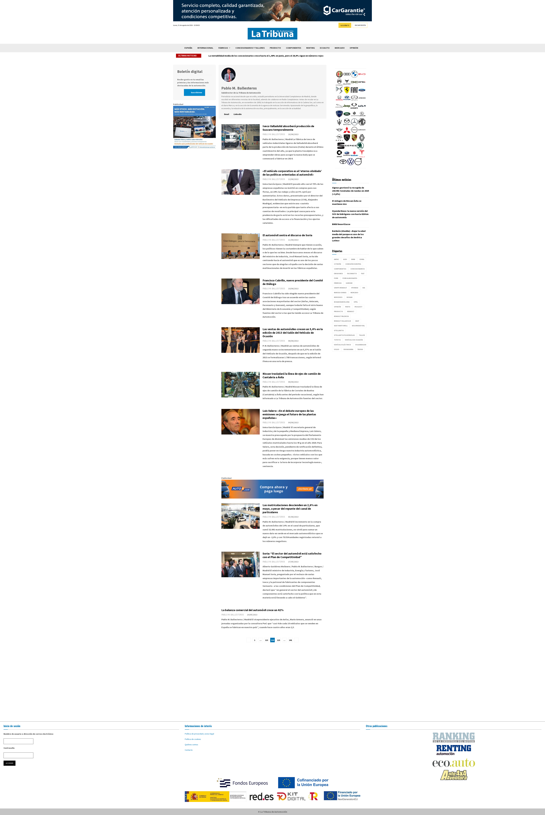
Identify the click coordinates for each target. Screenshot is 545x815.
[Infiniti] (354, 101)
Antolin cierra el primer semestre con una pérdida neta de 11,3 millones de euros (249, 55)
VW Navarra (348, 349)
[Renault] (361, 140)
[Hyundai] (346, 101)
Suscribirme (196, 92)
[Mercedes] (354, 124)
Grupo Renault (340, 288)
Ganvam (349, 283)
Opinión (354, 48)
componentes (340, 269)
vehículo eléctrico (342, 345)
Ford (336, 278)
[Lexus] (361, 116)
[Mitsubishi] (346, 132)
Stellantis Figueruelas (344, 335)
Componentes (293, 48)
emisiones (338, 273)
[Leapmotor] (354, 116)
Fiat (362, 273)
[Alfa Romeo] (339, 77)
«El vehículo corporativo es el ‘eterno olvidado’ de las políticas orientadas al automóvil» (292, 172)
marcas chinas (340, 292)
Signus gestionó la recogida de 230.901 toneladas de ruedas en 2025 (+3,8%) (350, 190)
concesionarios (357, 269)
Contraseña (9, 748)
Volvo (336, 349)
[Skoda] (360, 148)
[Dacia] (354, 85)
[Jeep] (346, 109)
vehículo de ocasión (354, 340)
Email (226, 114)
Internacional (205, 48)
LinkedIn (237, 114)
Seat (357, 321)
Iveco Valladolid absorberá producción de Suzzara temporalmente (288, 127)
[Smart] (339, 156)
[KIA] (362, 109)
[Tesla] (361, 156)
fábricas (337, 283)
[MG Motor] (361, 124)
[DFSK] (361, 85)
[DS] (339, 93)
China (361, 259)
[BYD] (361, 77)
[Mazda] (346, 124)
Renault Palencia (341, 316)
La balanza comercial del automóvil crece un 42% (252, 610)
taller (362, 335)
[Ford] (361, 93)
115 (278, 640)
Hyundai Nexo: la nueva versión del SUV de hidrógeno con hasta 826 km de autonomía (350, 214)
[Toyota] (343, 164)
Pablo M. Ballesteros (274, 134)
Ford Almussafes (349, 278)
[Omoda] (361, 132)
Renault (350, 311)
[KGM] (354, 109)
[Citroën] (339, 85)
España (188, 48)
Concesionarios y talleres (250, 48)
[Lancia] (339, 116)
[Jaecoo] (361, 101)
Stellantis (339, 330)
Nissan (349, 297)
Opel (356, 302)
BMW (353, 259)
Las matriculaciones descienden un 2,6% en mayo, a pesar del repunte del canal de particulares (290, 508)
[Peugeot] (346, 140)
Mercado (340, 48)
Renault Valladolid (342, 321)
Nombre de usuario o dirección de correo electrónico (28, 734)
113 (266, 640)
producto (338, 311)
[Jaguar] (339, 109)
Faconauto (352, 273)
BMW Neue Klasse (341, 224)
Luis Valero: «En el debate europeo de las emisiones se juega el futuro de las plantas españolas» (289, 414)
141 (290, 640)
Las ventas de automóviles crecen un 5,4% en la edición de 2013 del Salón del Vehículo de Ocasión (293, 332)
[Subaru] (346, 156)
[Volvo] (358, 164)
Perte (347, 307)
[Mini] (339, 132)
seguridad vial (358, 326)
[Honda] (339, 101)
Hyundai (354, 288)
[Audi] (346, 77)
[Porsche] (354, 140)
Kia (363, 288)
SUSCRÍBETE (344, 25)
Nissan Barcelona (341, 302)
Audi (345, 259)
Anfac (336, 259)
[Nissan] (354, 132)
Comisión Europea (353, 264)
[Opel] (339, 140)
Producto (275, 48)
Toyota (337, 340)
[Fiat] (354, 93)
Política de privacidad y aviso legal (199, 733)
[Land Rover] (346, 116)
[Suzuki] (354, 156)
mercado (354, 292)
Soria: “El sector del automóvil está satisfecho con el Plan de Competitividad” (292, 555)
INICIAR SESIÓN (360, 25)
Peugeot (358, 307)
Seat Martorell (341, 326)
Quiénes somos (191, 744)
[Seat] (340, 148)
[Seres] (350, 148)
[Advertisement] (272, 682)
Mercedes (338, 297)
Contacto (189, 750)
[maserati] (339, 124)
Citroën (337, 264)
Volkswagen (360, 345)
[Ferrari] (346, 93)
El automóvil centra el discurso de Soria (287, 235)
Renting (310, 48)
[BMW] (354, 77)
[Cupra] (346, 85)
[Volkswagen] (350, 164)
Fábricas (223, 48)
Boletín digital (189, 71)
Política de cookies (193, 739)
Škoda (360, 349)
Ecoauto (325, 48)
